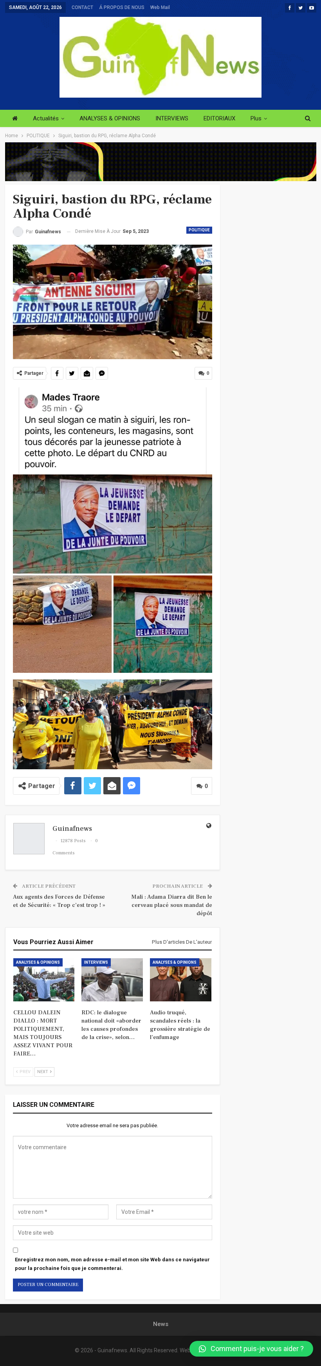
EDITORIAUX (219, 118)
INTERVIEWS (171, 118)
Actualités (46, 118)
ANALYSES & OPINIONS (109, 118)
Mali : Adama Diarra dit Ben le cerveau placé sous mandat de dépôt (171, 905)
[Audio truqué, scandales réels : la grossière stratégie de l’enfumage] (180, 979)
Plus (256, 118)
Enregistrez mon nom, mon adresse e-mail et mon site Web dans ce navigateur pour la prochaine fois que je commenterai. (112, 1264)
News (160, 1324)
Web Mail (160, 7)
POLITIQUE (199, 230)
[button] (251, 1349)
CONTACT (82, 7)
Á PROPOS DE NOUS (121, 7)
